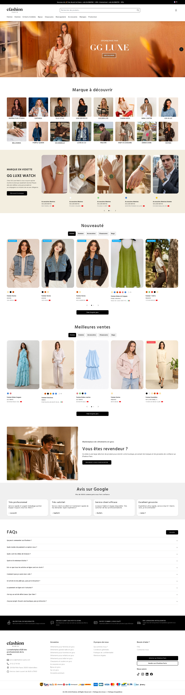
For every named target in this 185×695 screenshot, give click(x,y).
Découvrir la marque (17, 193)
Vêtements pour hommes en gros (62, 653)
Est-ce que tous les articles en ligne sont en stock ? (25, 567)
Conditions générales (101, 650)
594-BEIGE (10, 300)
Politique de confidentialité (103, 653)
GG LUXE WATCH (46, 204)
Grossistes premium (57, 673)
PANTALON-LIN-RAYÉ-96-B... (51, 402)
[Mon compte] (176, 10)
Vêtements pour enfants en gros (62, 656)
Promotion (92, 17)
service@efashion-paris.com (20, 660)
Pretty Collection (116, 298)
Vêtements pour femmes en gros (62, 647)
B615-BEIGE (114, 402)
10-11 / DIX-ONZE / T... (152, 400)
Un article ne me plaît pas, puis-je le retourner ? (23, 581)
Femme (9, 17)
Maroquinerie (61, 17)
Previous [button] (4, 49)
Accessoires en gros (57, 664)
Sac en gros (54, 670)
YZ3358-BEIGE (150, 300)
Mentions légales (100, 656)
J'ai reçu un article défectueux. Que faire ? (21, 594)
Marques (83, 17)
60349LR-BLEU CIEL (13, 402)
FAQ (138, 647)
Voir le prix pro (92, 312)
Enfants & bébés (29, 17)
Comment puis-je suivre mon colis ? (19, 574)
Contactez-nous (143, 650)
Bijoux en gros (55, 667)
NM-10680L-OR (46, 206)
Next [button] (181, 49)
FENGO (44, 400)
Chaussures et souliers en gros (61, 662)
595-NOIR (45, 300)
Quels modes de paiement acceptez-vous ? (22, 547)
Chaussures (49, 17)
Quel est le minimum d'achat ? (17, 561)
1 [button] (108, 210)
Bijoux (40, 17)
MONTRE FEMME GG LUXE (133, 206)
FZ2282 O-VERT (102, 206)
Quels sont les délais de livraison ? (19, 554)
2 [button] (110, 210)
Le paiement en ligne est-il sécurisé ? (20, 588)
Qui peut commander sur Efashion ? (19, 540)
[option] (92, 49)
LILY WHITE (10, 400)
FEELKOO (148, 298)
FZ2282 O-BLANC (75, 206)
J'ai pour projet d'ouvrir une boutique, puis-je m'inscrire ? (27, 601)
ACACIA (9, 298)
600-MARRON (80, 300)
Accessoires (72, 17)
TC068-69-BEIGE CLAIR (153, 402)
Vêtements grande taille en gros (62, 650)
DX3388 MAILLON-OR (160, 206)
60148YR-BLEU (81, 402)
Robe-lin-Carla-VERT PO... (119, 301)
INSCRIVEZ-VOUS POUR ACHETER (97, 462)
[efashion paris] (15, 10)
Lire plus (172, 532)
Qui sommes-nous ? (101, 647)
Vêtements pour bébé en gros (61, 659)
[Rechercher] (138, 10)
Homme (18, 17)
